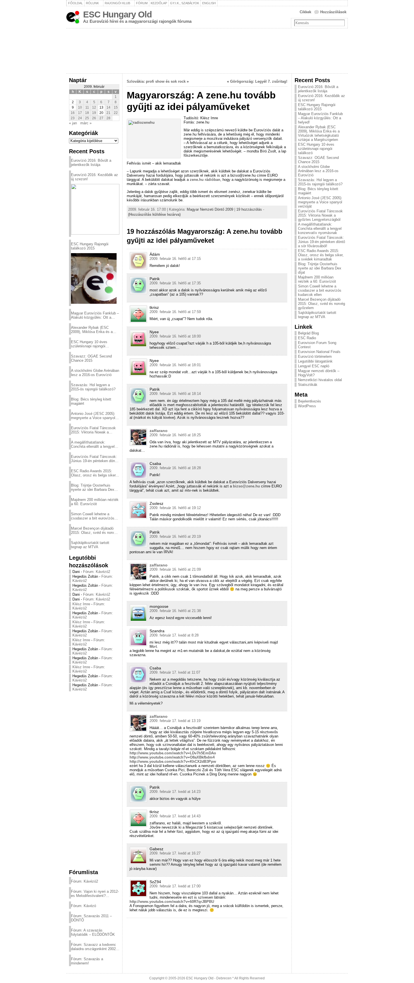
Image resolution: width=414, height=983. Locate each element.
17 (80, 112)
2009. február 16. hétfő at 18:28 (175, 468)
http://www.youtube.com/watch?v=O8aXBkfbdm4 (172, 757)
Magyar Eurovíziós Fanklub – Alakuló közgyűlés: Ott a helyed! (95, 315)
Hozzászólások (333, 12)
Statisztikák (307, 385)
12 (94, 107)
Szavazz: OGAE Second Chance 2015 (91, 358)
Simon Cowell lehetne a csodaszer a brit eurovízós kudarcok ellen (92, 516)
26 (94, 118)
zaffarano (159, 430)
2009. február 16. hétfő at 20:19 (175, 536)
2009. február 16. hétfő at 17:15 (175, 259)
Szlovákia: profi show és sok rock (156, 81)
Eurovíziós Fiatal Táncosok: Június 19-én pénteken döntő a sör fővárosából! (94, 459)
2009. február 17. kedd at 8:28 (174, 635)
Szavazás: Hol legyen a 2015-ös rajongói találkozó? (93, 387)
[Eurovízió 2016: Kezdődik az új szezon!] (95, 209)
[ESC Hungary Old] (207, 51)
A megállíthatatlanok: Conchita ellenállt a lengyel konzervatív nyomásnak (93, 444)
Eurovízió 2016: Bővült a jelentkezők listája (91, 162)
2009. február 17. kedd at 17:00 (175, 886)
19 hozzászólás (249, 209)
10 (80, 107)
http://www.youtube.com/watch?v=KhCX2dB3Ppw (173, 761)
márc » (86, 123)
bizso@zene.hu (246, 486)
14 (108, 107)
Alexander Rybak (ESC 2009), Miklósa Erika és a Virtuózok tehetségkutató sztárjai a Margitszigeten (92, 329)
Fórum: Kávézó (83, 906)
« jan (73, 123)
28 (108, 118)
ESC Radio (307, 338)
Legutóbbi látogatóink (315, 361)
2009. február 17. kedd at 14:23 (175, 791)
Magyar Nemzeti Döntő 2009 (210, 209)
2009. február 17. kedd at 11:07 (175, 672)
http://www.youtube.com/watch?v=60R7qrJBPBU (172, 901)
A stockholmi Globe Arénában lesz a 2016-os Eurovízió (95, 372)
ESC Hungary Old (117, 14)
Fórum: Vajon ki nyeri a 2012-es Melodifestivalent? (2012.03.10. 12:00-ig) (95, 893)
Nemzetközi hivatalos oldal (320, 380)
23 (73, 118)
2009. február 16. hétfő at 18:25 (175, 435)
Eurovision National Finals (319, 352)
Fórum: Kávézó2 (96, 572)
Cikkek (305, 12)
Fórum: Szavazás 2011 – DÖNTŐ (91, 918)
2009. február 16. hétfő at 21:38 (175, 611)
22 (116, 112)
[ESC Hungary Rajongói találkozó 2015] (94, 278)
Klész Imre (81, 604)
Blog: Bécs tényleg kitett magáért (91, 401)
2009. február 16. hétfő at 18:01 (175, 365)
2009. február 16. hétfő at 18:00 (175, 336)
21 (108, 112)
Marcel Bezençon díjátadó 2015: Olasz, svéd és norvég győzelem (94, 530)
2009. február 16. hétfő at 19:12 (175, 508)
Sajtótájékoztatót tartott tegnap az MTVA (90, 545)
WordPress (307, 406)
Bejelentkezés (309, 401)
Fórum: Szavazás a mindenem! (87, 961)
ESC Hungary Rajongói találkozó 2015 (89, 246)
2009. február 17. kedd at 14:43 (175, 816)
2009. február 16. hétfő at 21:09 (175, 569)
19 (94, 112)
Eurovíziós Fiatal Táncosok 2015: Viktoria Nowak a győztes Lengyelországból (93, 430)
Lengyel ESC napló (313, 366)
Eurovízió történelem (315, 356)
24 (80, 118)
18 (87, 112)
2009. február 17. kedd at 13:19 (175, 721)
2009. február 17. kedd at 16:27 (175, 853)
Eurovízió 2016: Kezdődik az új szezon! (94, 177)
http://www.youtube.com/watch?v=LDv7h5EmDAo (173, 753)
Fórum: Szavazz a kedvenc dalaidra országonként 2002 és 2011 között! (93, 946)
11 (87, 107)
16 (73, 112)
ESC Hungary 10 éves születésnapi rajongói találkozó (89, 344)
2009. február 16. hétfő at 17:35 (175, 283)
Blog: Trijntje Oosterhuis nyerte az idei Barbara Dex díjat (92, 487)
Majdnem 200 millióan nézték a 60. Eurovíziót (95, 502)
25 (87, 118)
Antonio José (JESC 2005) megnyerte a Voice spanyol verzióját (93, 415)
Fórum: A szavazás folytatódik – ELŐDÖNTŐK (93, 932)
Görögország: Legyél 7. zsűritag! (258, 81)
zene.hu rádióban (205, 179)
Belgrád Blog (308, 333)
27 (101, 118)
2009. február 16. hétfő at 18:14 (175, 394)
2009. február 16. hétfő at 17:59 (175, 312)
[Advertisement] (94, 780)
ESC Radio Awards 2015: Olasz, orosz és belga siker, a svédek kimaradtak (94, 473)
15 (116, 107)
